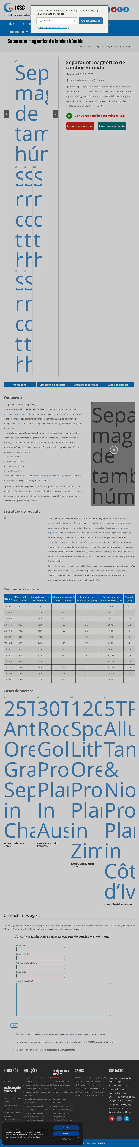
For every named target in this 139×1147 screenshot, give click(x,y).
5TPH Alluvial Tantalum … (119, 904)
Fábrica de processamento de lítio (37, 1109)
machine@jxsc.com (117, 1093)
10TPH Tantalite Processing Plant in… (89, 1085)
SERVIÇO (7, 1081)
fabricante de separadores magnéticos (50, 475)
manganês (15, 418)
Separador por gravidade (62, 1106)
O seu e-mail (22, 954)
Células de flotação (11, 1119)
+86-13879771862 (121, 1085)
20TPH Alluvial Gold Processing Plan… (90, 1095)
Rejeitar (66, 1133)
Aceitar (66, 1128)
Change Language (90, 20)
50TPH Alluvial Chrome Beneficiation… (90, 1092)
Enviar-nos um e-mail (80, 126)
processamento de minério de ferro (20, 414)
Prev (6, 114)
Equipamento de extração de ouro (21, 15)
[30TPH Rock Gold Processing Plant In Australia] (52, 768)
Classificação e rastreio (61, 1113)
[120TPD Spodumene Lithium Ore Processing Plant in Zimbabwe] (86, 778)
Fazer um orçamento (112, 126)
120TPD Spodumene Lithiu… (82, 865)
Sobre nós (8, 1078)
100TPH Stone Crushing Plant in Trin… (90, 1088)
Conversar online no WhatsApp (100, 115)
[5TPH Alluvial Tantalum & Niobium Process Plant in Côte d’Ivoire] (119, 798)
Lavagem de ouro (59, 1116)
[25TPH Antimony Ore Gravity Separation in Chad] (19, 768)
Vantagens (19, 384)
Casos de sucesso (118, 384)
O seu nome (21, 945)
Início (91, 46)
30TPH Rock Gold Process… (47, 844)
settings (36, 1137)
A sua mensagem (24, 981)
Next (55, 114)
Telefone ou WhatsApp (27, 963)
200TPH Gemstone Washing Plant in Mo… (91, 1078)
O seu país (21, 972)
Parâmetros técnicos (85, 384)
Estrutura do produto (52, 384)
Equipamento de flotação (62, 1109)
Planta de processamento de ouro (37, 1106)
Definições (66, 1139)
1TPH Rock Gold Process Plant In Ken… (90, 1081)
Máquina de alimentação (62, 1120)
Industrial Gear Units (60, 1081)
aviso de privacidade (74, 1034)
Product (83, 46)
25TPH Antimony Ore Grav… (16, 844)
